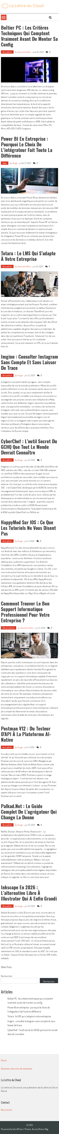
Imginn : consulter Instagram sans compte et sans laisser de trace (29, 362)
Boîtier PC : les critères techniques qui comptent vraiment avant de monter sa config (29, 36)
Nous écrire (6, 1109)
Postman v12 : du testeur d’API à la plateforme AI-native (26, 734)
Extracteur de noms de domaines (16, 1068)
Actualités (7, 51)
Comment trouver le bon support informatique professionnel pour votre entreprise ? (25, 612)
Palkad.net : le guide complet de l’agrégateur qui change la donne (29, 811)
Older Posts (6, 967)
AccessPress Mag (40, 1129)
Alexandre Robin (24, 52)
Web (5, 163)
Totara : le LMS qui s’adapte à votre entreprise (28, 256)
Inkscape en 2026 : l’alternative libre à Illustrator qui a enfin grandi (29, 893)
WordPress (18, 1129)
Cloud (3, 1060)
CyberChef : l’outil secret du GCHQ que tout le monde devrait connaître (29, 447)
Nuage (14, 163)
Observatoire (9, 627)
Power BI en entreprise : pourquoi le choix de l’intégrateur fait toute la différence (26, 147)
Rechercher (6, 976)
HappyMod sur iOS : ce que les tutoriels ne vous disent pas (28, 528)
